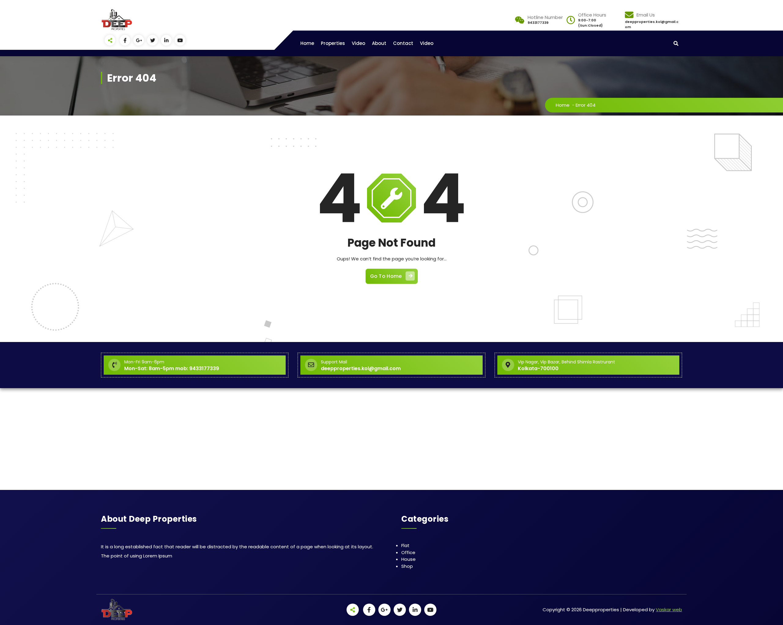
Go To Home (386, 276)
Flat (405, 545)
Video (358, 43)
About (379, 43)
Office (408, 552)
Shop (407, 566)
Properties (333, 43)
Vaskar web (669, 609)
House (408, 559)
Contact (403, 43)
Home (307, 43)
